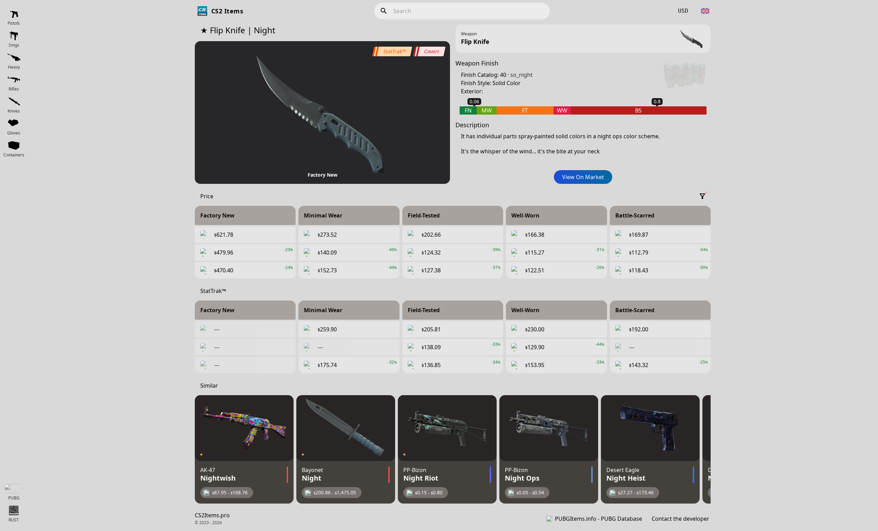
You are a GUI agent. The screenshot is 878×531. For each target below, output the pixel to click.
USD (683, 11)
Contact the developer (680, 518)
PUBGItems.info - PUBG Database (598, 518)
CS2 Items (227, 11)
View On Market (583, 177)
